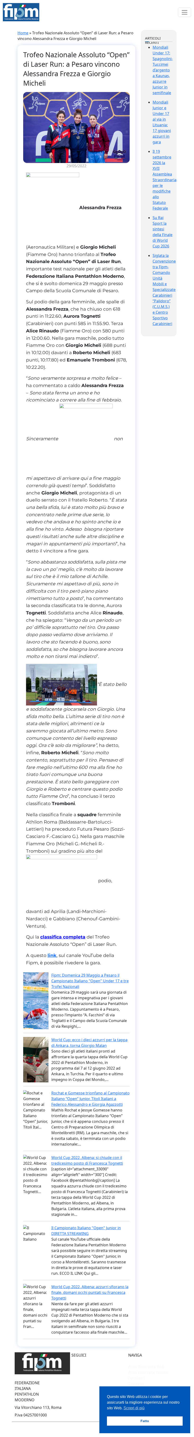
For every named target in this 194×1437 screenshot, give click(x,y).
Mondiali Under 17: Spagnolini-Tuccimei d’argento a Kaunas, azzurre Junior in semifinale (163, 70)
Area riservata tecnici (148, 1372)
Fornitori (136, 1377)
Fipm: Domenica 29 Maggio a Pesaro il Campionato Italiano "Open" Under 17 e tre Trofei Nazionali (90, 981)
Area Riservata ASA (146, 1366)
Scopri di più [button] (134, 1408)
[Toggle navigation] (184, 12)
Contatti (136, 1383)
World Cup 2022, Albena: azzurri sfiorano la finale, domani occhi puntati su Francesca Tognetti (89, 1292)
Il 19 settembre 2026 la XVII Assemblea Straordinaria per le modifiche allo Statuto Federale (164, 180)
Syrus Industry (61, 1428)
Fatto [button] (145, 1421)
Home (23, 32)
